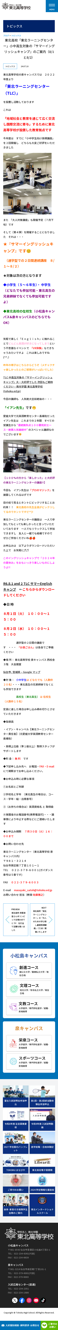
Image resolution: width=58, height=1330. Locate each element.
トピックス (16, 35)
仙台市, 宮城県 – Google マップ (21, 672)
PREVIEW (18, 919)
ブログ (6, 35)
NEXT (40, 919)
